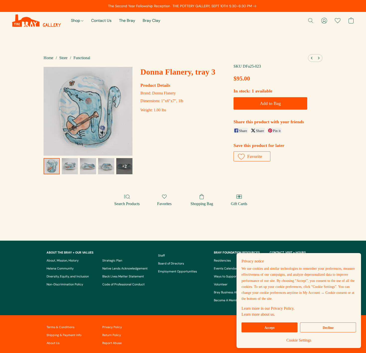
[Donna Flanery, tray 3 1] (70, 166)
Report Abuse (112, 343)
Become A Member (227, 300)
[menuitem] (311, 58)
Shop (76, 20)
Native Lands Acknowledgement (125, 268)
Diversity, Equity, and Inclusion (68, 276)
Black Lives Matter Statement (123, 276)
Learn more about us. (258, 314)
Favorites (164, 204)
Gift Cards (239, 204)
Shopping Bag (201, 204)
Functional (81, 58)
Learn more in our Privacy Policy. (268, 308)
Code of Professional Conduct (123, 284)
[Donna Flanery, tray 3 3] (106, 166)
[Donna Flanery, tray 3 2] (88, 166)
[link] (215, 6)
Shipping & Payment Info (64, 335)
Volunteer (221, 284)
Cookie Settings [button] (298, 340)
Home (48, 58)
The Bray (127, 20)
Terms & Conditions (60, 327)
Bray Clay (151, 20)
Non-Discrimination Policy (65, 284)
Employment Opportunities (177, 271)
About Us (53, 343)
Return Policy (111, 335)
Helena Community (60, 268)
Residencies (222, 261)
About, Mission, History (63, 261)
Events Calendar (225, 268)
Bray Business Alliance (229, 292)
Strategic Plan (112, 261)
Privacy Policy (112, 327)
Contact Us (101, 20)
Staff (161, 256)
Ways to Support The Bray (232, 276)
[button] (36, 20)
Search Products (127, 204)
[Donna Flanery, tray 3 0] (52, 166)
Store (63, 58)
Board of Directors (171, 263)
